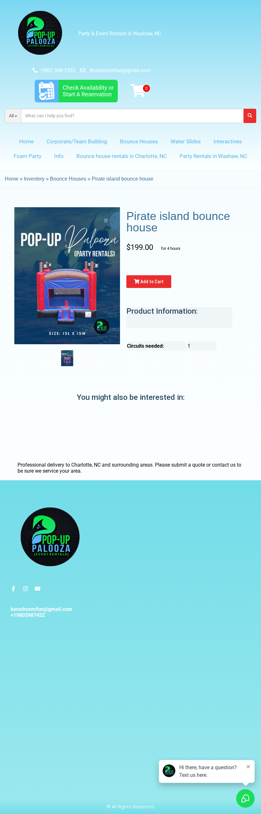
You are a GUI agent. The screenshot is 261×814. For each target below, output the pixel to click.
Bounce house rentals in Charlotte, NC (121, 156)
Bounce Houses (139, 141)
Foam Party (27, 156)
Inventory (34, 178)
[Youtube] (37, 589)
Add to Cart (151, 281)
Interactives (228, 141)
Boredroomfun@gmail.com (120, 70)
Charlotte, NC (86, 465)
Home (26, 141)
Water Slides (186, 141)
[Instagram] (25, 589)
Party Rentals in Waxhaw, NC (213, 156)
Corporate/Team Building (76, 141)
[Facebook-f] (13, 589)
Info (59, 156)
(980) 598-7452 (58, 70)
